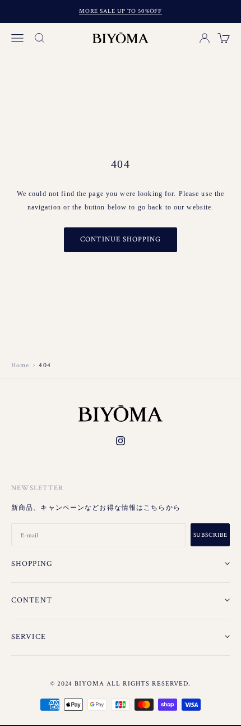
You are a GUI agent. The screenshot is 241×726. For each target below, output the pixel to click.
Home (20, 365)
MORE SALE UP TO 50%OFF (120, 11)
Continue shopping (120, 239)
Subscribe (210, 535)
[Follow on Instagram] (120, 440)
